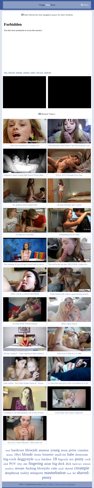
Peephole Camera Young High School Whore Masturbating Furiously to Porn (34, 175)
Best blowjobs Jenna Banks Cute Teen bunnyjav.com (69, 145)
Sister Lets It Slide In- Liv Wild (69, 353)
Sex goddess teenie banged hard (24, 205)
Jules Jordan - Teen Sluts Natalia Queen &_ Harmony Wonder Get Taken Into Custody (37, 383)
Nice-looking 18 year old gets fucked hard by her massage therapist (30, 264)
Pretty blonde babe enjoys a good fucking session (69, 294)
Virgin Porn (47, 5)
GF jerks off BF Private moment (24, 324)
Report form (60, 484)
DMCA (51, 484)
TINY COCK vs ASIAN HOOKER (25, 294)
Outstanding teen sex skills (69, 235)
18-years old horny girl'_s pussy (69, 205)
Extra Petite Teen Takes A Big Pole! (69, 413)
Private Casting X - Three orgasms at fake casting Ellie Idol (27, 353)
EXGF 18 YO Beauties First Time (69, 175)
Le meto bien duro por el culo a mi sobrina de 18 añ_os (69, 383)
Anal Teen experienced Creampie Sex (24, 145)
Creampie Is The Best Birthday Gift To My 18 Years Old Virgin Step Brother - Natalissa (38, 413)
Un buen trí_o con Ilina (25, 235)
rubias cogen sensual (69, 324)
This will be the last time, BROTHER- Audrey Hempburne (71, 264)
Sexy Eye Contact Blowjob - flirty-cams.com (24, 442)
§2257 (44, 484)
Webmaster (71, 484)
